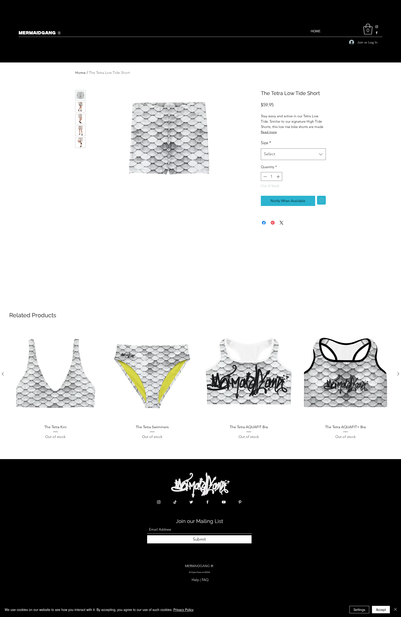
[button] (367, 29)
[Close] (395, 609)
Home (80, 72)
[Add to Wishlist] (321, 200)
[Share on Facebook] (264, 222)
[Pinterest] (240, 502)
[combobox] (293, 154)
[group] (200, 384)
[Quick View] (56, 374)
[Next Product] (398, 374)
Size (266, 142)
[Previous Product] (3, 374)
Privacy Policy (183, 609)
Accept (381, 609)
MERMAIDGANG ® (40, 33)
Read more (269, 132)
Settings (359, 609)
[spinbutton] (271, 176)
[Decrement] (265, 176)
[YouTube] (223, 502)
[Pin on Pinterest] (272, 222)
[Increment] (278, 176)
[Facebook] (376, 33)
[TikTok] (175, 502)
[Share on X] (281, 222)
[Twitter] (191, 502)
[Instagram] (376, 27)
